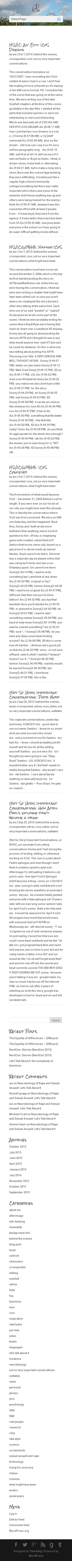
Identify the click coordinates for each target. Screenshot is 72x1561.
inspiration (16, 1318)
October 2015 (17, 1146)
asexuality (15, 1227)
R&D (11, 1416)
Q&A (12, 1410)
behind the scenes (45, 54)
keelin (13, 1341)
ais (15, 54)
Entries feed (16, 1519)
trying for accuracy (21, 1467)
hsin (12, 1307)
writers (13, 1490)
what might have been (42, 260)
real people (16, 1421)
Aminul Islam (17, 1124)
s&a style (15, 1438)
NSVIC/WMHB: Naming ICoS (35, 247)
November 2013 (19, 1181)
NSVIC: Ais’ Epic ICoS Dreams (29, 47)
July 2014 (15, 1175)
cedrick (14, 1255)
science (14, 1444)
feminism (15, 1301)
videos (13, 1473)
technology (16, 1461)
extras (38, 706)
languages (16, 1347)
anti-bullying (17, 1221)
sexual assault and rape (24, 1456)
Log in (13, 1513)
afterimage (16, 1215)
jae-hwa (14, 1330)
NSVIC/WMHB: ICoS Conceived (28, 470)
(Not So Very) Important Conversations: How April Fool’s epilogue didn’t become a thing (33, 810)
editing (13, 1273)
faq (11, 1295)
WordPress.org (19, 1530)
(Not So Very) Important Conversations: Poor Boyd (34, 695)
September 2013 (19, 1192)
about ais (15, 1210)
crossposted (17, 58)
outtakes (56, 711)
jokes (53, 706)
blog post (15, 1244)
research (15, 1427)
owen (12, 1381)
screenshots (17, 1450)
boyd (12, 706)
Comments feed (19, 1525)
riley (12, 1433)
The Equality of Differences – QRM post (33, 1038)
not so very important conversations (32, 1370)
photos (13, 1393)
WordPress (36, 1555)
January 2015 (17, 1169)
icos (29, 58)
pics (12, 1398)
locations (15, 1358)
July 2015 (15, 1152)
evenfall (14, 1278)
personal (15, 1387)
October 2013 (17, 1186)
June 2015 (15, 1158)
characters (16, 1261)
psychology (16, 1404)
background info (19, 1232)
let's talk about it (19, 1353)
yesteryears (16, 1496)
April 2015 (15, 1163)
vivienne (14, 1479)
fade (12, 1290)
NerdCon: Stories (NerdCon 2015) (30, 1049)
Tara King (36, 1551)
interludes (15, 1324)
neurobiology (17, 1364)
